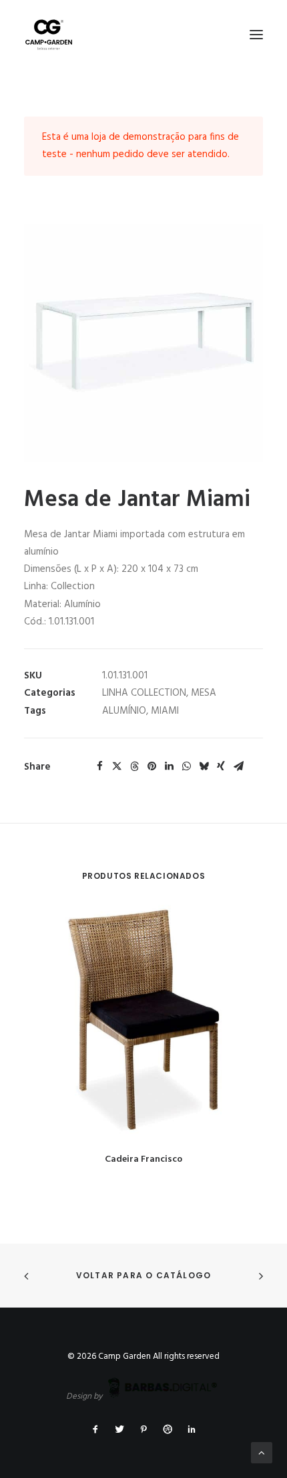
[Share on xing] (221, 766)
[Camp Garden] (143, 34)
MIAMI (165, 711)
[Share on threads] (134, 766)
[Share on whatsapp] (186, 766)
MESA (203, 693)
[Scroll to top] (261, 1453)
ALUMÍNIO (124, 711)
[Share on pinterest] (152, 766)
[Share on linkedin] (169, 766)
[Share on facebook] (99, 766)
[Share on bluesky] (204, 766)
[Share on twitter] (117, 766)
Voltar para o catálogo (143, 1275)
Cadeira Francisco (143, 1159)
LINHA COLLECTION (144, 693)
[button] (256, 34)
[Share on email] (238, 766)
